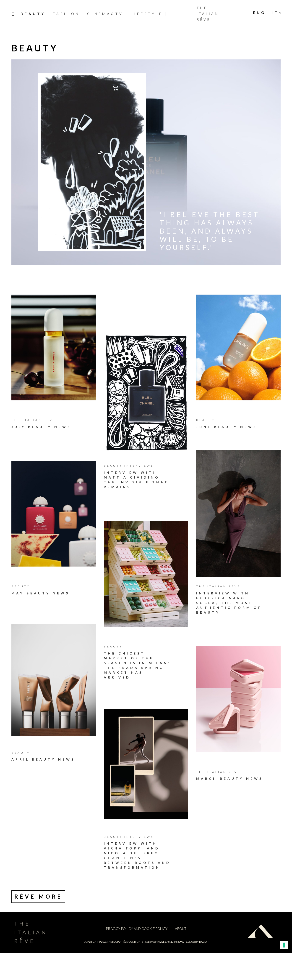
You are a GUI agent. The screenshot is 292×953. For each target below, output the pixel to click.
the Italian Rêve (117, 941)
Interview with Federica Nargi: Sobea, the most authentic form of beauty (229, 602)
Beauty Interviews (129, 465)
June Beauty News (226, 427)
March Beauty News (229, 778)
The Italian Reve (33, 420)
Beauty (205, 420)
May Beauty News (40, 593)
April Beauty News (43, 759)
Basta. (203, 941)
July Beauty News (41, 427)
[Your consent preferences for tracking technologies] (284, 945)
